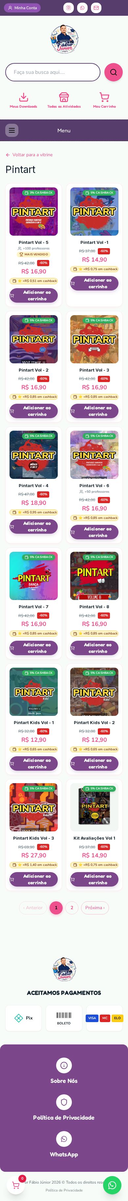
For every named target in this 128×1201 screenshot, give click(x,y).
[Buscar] (113, 72)
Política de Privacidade (64, 1190)
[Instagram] (68, 8)
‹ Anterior (33, 908)
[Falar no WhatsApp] (112, 1185)
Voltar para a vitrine (32, 155)
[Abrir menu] (11, 130)
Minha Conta (25, 8)
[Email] (96, 8)
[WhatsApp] (82, 8)
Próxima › (95, 908)
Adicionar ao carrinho (37, 295)
